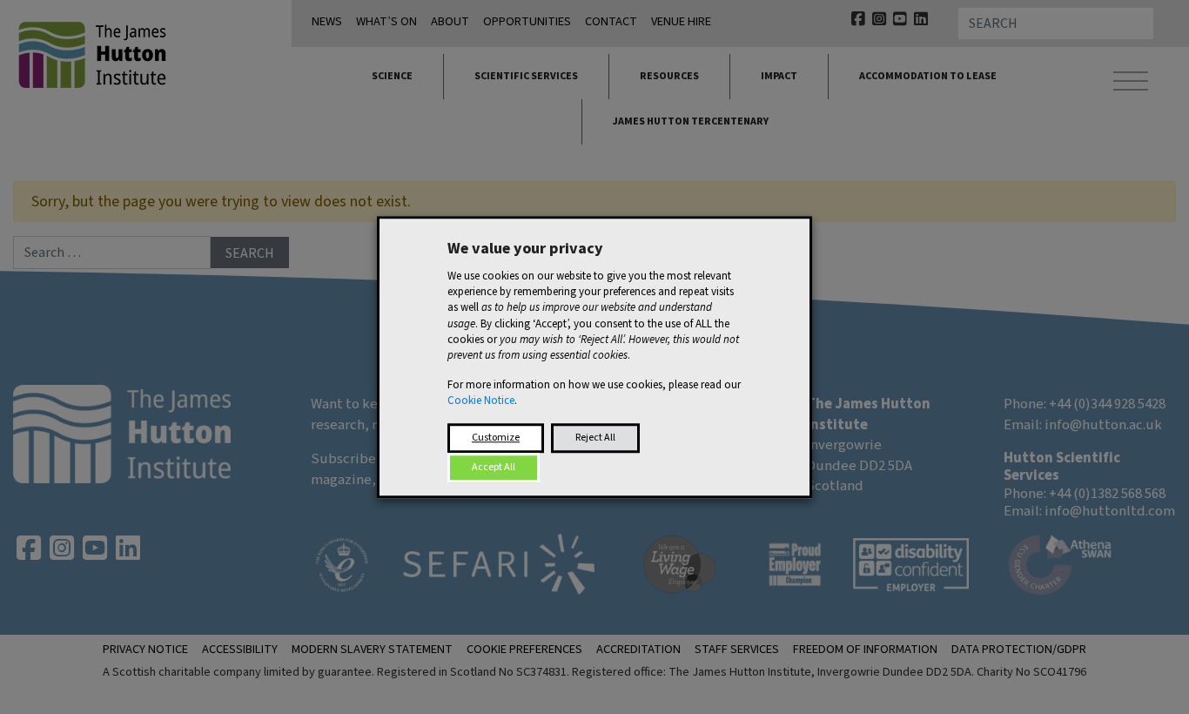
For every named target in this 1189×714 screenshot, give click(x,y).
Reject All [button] (595, 437)
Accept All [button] (493, 467)
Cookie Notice (480, 401)
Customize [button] (496, 437)
